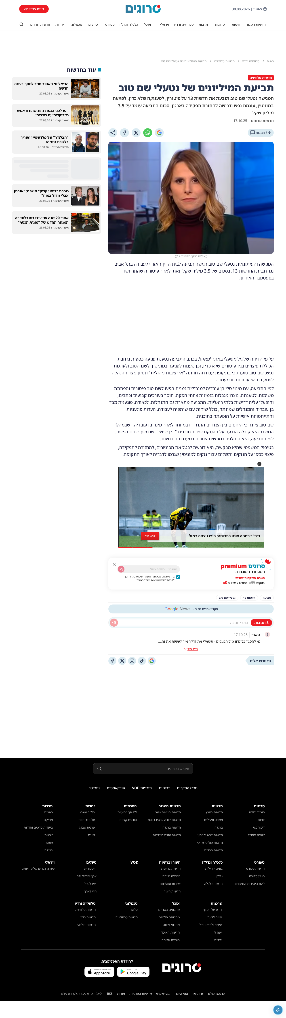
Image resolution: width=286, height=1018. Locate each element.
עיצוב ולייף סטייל (210, 925)
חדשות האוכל (171, 932)
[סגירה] (114, 564)
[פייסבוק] (112, 661)
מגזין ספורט (257, 876)
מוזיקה (48, 820)
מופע (49, 842)
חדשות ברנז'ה (171, 827)
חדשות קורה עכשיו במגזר (164, 820)
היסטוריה (90, 868)
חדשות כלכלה (213, 884)
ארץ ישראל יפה (87, 876)
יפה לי (218, 932)
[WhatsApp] (147, 132)
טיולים (93, 24)
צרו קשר (198, 993)
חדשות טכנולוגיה (127, 917)
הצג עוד (192, 649)
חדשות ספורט (255, 868)
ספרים (48, 812)
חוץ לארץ (90, 891)
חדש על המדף (212, 909)
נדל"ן (219, 876)
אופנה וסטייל (256, 835)
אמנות (48, 835)
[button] (259, 464)
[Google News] (152, 661)
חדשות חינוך (172, 891)
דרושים (164, 787)
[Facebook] (124, 132)
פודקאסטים (116, 787)
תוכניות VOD (142, 787)
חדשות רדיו (88, 917)
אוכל (147, 24)
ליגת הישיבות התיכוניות (249, 884)
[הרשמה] (121, 569)
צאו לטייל (90, 884)
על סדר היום (86, 820)
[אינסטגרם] (132, 661)
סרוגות (220, 24)
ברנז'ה (218, 827)
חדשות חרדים (40, 24)
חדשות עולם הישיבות (167, 835)
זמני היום (182, 993)
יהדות (59, 24)
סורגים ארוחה (171, 940)
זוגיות (261, 820)
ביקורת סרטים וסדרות (38, 827)
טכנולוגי (76, 24)
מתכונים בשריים (169, 909)
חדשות (237, 24)
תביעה (188, 264)
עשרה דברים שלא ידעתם (38, 868)
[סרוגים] (182, 967)
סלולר (134, 909)
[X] (136, 132)
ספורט (110, 24)
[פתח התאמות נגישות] (277, 1009)
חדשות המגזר (256, 24)
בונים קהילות (214, 868)
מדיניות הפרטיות (140, 993)
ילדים (218, 940)
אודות (121, 993)
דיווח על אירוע (34, 9)
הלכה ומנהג (87, 812)
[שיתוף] (112, 132)
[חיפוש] (21, 24)
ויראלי (164, 24)
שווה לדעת (214, 917)
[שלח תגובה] (114, 623)
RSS (110, 993)
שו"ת (91, 835)
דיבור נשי (259, 827)
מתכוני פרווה (171, 925)
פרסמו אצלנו (216, 993)
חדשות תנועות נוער (168, 812)
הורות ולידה (257, 812)
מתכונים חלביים (169, 917)
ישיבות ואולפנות (170, 884)
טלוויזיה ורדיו (184, 24)
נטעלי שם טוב (221, 264)
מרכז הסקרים (187, 787)
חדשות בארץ (214, 812)
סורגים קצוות (128, 820)
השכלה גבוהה (171, 876)
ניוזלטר (94, 787)
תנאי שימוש (164, 993)
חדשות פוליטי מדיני (210, 842)
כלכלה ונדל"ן (128, 24)
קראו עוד (150, 536)
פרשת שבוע (87, 827)
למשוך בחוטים (127, 812)
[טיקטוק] (142, 661)
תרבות (203, 24)
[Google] (159, 132)
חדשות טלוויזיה (85, 909)
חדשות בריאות (171, 868)
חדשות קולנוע (86, 925)
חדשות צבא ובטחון (210, 835)
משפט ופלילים (213, 820)
